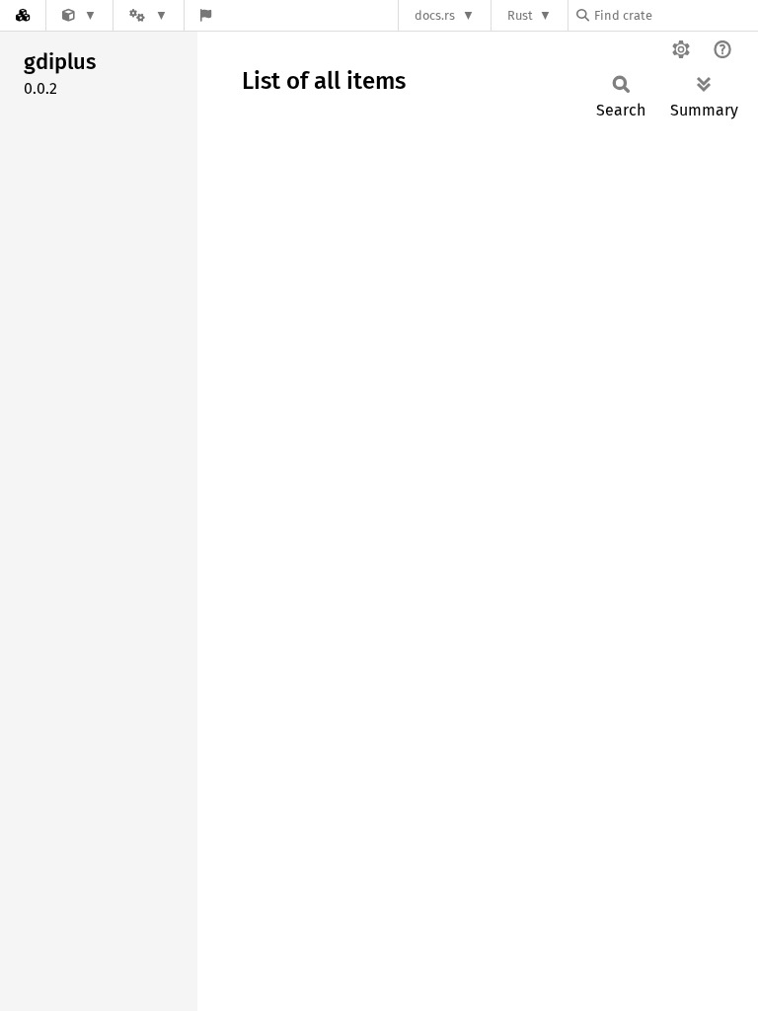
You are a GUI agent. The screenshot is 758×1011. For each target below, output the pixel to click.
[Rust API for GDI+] (79, 15)
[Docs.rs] (22, 15)
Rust (520, 15)
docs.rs (435, 15)
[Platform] (148, 15)
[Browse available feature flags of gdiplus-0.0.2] (206, 15)
